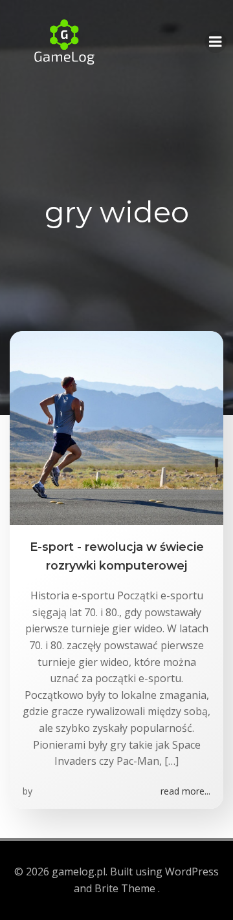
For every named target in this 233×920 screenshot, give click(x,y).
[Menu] (216, 42)
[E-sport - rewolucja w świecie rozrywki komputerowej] (116, 427)
